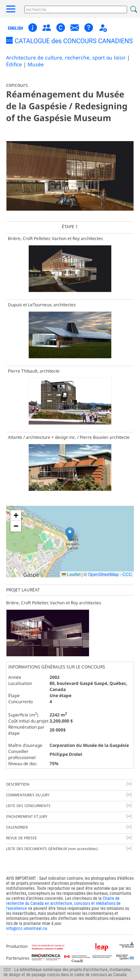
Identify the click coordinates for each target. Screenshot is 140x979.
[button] (69, 534)
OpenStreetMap (103, 574)
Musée (36, 64)
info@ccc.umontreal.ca (26, 928)
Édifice (14, 64)
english (15, 28)
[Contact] (74, 31)
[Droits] (60, 28)
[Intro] (32, 31)
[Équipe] (46, 31)
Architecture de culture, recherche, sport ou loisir (66, 57)
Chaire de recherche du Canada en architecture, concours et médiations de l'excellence (63, 903)
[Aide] (88, 31)
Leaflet (73, 574)
